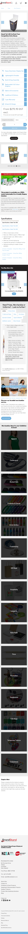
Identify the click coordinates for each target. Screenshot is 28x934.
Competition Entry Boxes (7, 120)
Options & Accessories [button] (11, 90)
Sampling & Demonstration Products (10, 887)
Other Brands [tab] (16, 321)
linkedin (4, 900)
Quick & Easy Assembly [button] (12, 80)
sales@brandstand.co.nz (11, 876)
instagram (7, 900)
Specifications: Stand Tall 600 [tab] (10, 229)
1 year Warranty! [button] (10, 99)
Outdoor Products (5, 889)
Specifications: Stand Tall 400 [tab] (10, 225)
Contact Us (4, 883)
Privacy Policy (4, 913)
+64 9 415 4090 (7, 874)
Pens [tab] (15, 314)
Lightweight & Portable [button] (12, 75)
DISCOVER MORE (6, 418)
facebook (2, 900)
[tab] (14, 71)
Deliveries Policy (4, 925)
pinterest (5, 900)
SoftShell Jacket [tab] (6, 321)
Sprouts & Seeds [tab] (6, 317)
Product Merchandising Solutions (10, 891)
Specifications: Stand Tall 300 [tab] (10, 222)
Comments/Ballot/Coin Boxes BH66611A (14, 291)
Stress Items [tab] (11, 311)
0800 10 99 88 (11, 871)
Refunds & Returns (5, 920)
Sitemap (2, 918)
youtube (9, 900)
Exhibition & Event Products (8, 885)
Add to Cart (14, 128)
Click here (15, 209)
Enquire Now (14, 138)
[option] (14, 22)
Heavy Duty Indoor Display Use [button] (14, 71)
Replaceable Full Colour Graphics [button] (12, 85)
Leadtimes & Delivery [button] (11, 95)
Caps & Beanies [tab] (18, 317)
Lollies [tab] (4, 311)
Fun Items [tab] (21, 314)
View (14, 293)
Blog (2, 893)
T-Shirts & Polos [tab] (6, 314)
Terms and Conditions (5, 915)
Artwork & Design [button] (10, 104)
